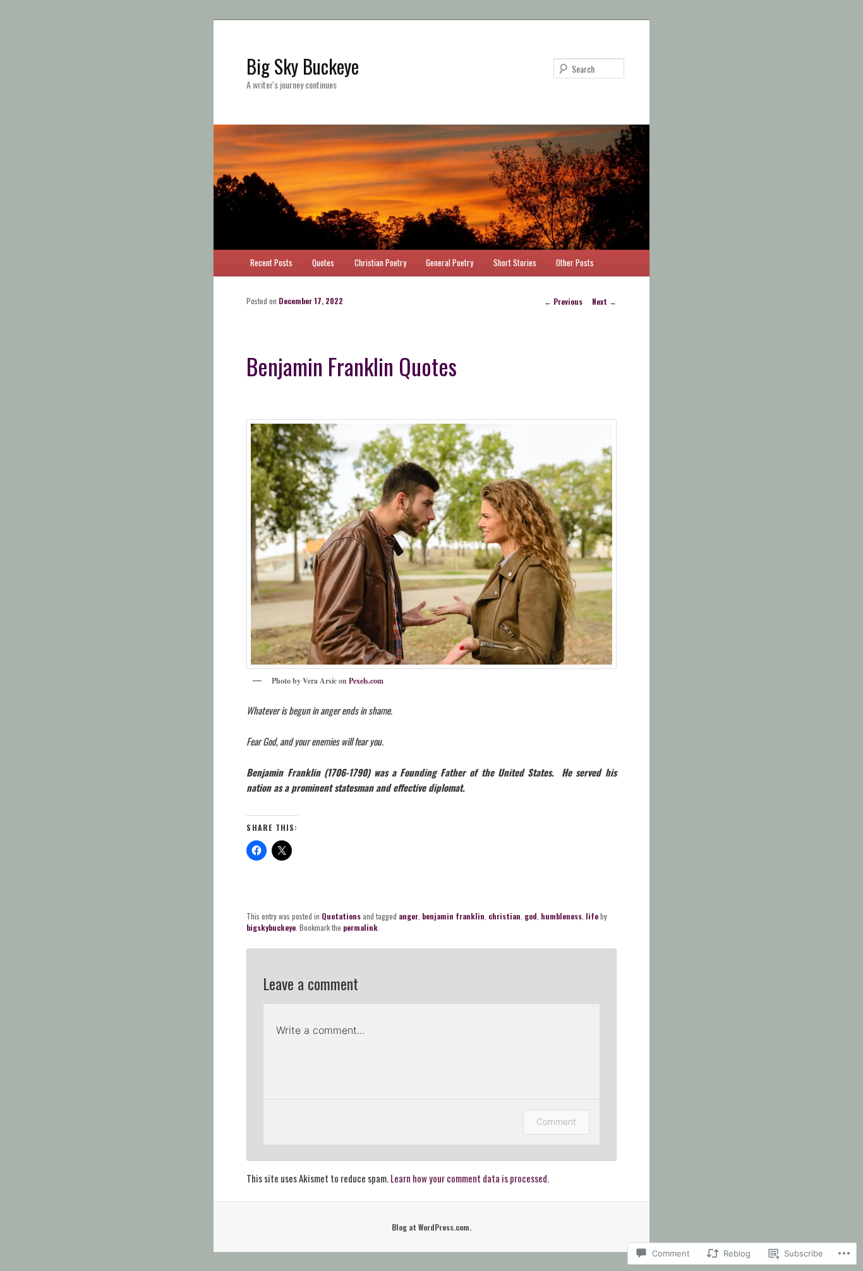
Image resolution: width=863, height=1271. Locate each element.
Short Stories (514, 262)
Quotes (323, 262)
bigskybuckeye (271, 927)
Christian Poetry (380, 262)
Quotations (341, 916)
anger (408, 916)
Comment (556, 1121)
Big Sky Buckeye (302, 66)
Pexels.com (366, 680)
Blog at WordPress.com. (431, 1227)
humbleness (561, 916)
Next (604, 301)
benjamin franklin (453, 916)
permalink (360, 927)
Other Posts (575, 262)
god (530, 916)
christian (504, 916)
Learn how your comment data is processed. (469, 1178)
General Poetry (449, 262)
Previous (563, 301)
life (592, 916)
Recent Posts (271, 262)
